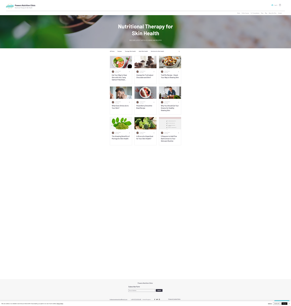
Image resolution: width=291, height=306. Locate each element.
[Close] (289, 303)
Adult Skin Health (143, 51)
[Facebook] (155, 299)
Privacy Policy (60, 303)
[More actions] (130, 72)
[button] (280, 5)
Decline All (276, 303)
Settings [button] (270, 303)
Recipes (120, 51)
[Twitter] (157, 299)
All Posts (112, 51)
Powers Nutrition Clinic (25, 5)
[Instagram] (159, 299)
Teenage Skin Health (130, 51)
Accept (284, 303)
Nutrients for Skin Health (157, 51)
